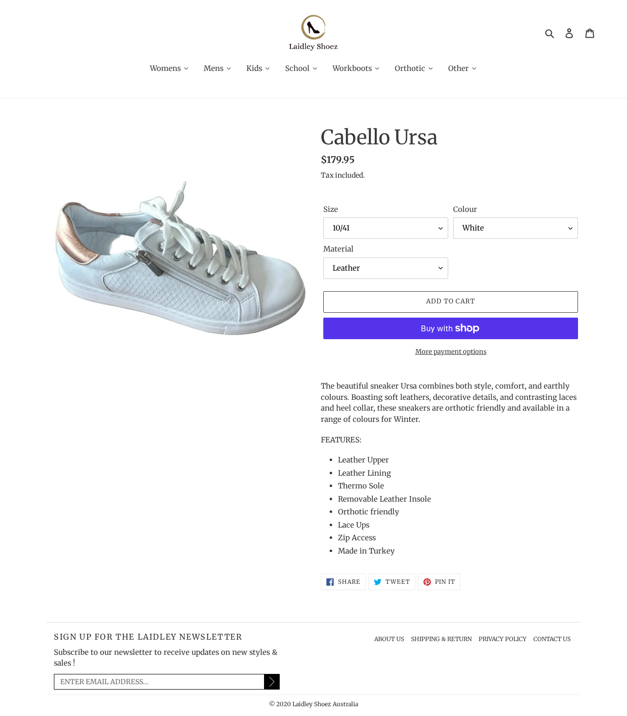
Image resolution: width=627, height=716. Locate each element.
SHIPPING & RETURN (441, 639)
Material (338, 249)
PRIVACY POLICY (503, 639)
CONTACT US (552, 639)
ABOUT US (389, 639)
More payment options (450, 351)
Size (330, 209)
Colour (465, 209)
